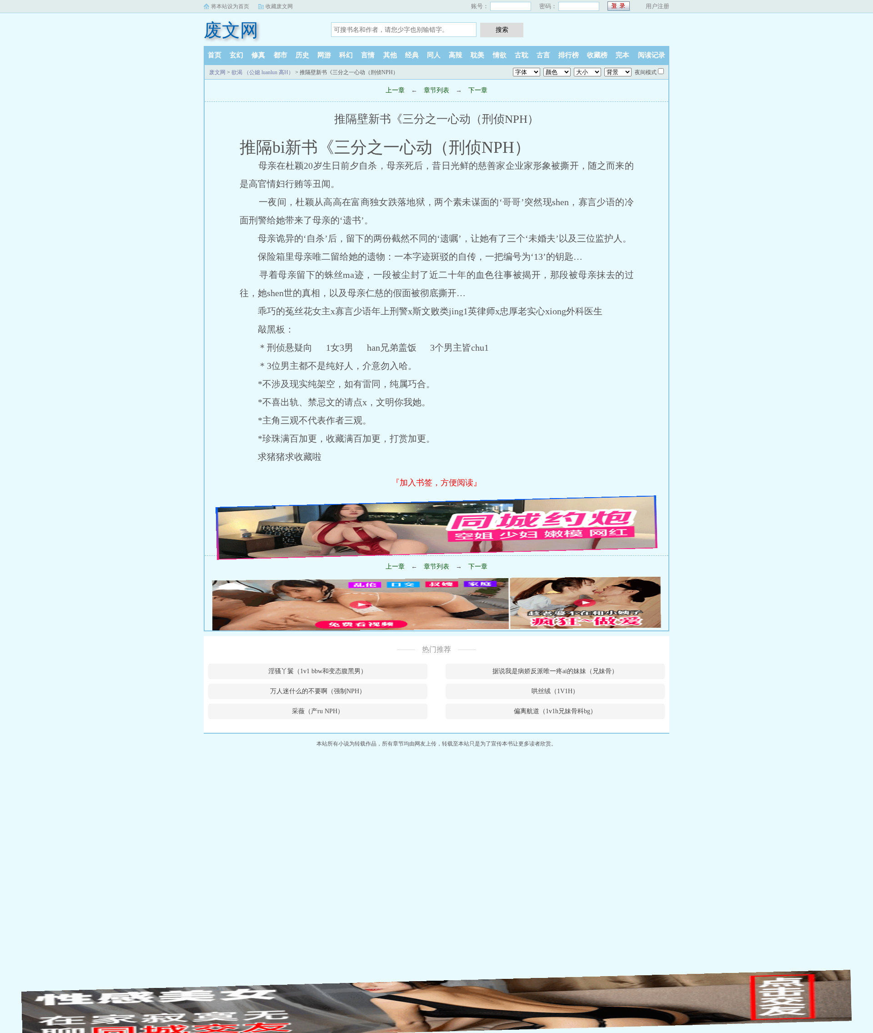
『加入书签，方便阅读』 (436, 482)
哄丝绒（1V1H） (555, 691)
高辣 (455, 55)
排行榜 (568, 55)
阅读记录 (651, 55)
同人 (434, 55)
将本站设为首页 (230, 6)
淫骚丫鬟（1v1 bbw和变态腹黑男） (317, 671)
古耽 (521, 55)
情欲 (500, 55)
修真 (258, 55)
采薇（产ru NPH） (318, 711)
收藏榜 (597, 55)
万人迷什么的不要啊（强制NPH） (318, 691)
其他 (390, 55)
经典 (412, 55)
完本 (622, 55)
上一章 (395, 90)
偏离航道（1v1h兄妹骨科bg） (555, 711)
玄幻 (236, 55)
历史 (302, 55)
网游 (324, 55)
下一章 (477, 90)
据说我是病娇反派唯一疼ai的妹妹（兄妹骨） (555, 671)
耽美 (477, 55)
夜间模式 (646, 72)
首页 (214, 55)
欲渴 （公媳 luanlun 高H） (262, 72)
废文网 (231, 30)
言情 (368, 55)
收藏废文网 (279, 6)
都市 (280, 55)
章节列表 (436, 90)
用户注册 (657, 6)
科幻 (346, 55)
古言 (543, 55)
